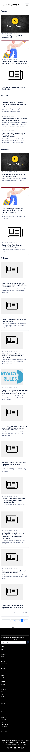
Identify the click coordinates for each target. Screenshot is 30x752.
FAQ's (2, 722)
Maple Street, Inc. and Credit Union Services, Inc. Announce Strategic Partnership (13, 355)
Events (2, 666)
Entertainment (4, 663)
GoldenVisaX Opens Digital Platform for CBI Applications (14, 36)
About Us (3, 684)
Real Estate (3, 671)
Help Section (3, 689)
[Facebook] (11, 748)
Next (18, 624)
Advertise (3, 729)
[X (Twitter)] (7, 748)
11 (14, 624)
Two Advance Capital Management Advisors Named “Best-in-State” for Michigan (13, 607)
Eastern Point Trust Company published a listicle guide (14, 88)
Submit (2, 698)
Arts (2, 649)
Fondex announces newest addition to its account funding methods (14, 572)
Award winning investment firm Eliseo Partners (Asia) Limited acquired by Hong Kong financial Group (14, 285)
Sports (2, 675)
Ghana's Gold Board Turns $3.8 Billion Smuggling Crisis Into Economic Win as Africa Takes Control (14, 134)
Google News (4, 726)
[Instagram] (22, 748)
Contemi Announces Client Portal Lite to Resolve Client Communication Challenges (14, 464)
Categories (3, 706)
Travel (2, 678)
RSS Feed (3, 708)
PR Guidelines (4, 717)
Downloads (3, 719)
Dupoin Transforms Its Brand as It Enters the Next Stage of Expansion (14, 119)
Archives (3, 703)
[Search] (28, 642)
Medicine (3, 668)
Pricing (2, 696)
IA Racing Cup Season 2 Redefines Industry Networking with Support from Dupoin (14, 104)
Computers (3, 654)
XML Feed (18, 742)
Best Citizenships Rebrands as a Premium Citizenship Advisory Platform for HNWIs (14, 62)
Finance (2, 656)
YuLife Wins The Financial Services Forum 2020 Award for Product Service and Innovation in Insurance (15, 428)
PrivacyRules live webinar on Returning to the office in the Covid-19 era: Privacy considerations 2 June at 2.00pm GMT (15, 391)
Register (3, 694)
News (2, 701)
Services (3, 687)
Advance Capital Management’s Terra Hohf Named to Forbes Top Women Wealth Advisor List (13, 500)
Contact (2, 733)
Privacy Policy (4, 731)
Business (3, 652)
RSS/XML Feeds (4, 724)
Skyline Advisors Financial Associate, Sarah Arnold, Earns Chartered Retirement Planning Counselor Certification (13, 535)
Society (2, 673)
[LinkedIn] (15, 748)
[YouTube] (18, 748)
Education (3, 661)
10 (11, 624)
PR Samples (3, 715)
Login (2, 691)
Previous (5, 621)
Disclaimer (23, 740)
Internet (2, 659)
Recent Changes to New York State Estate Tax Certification (14, 320)
